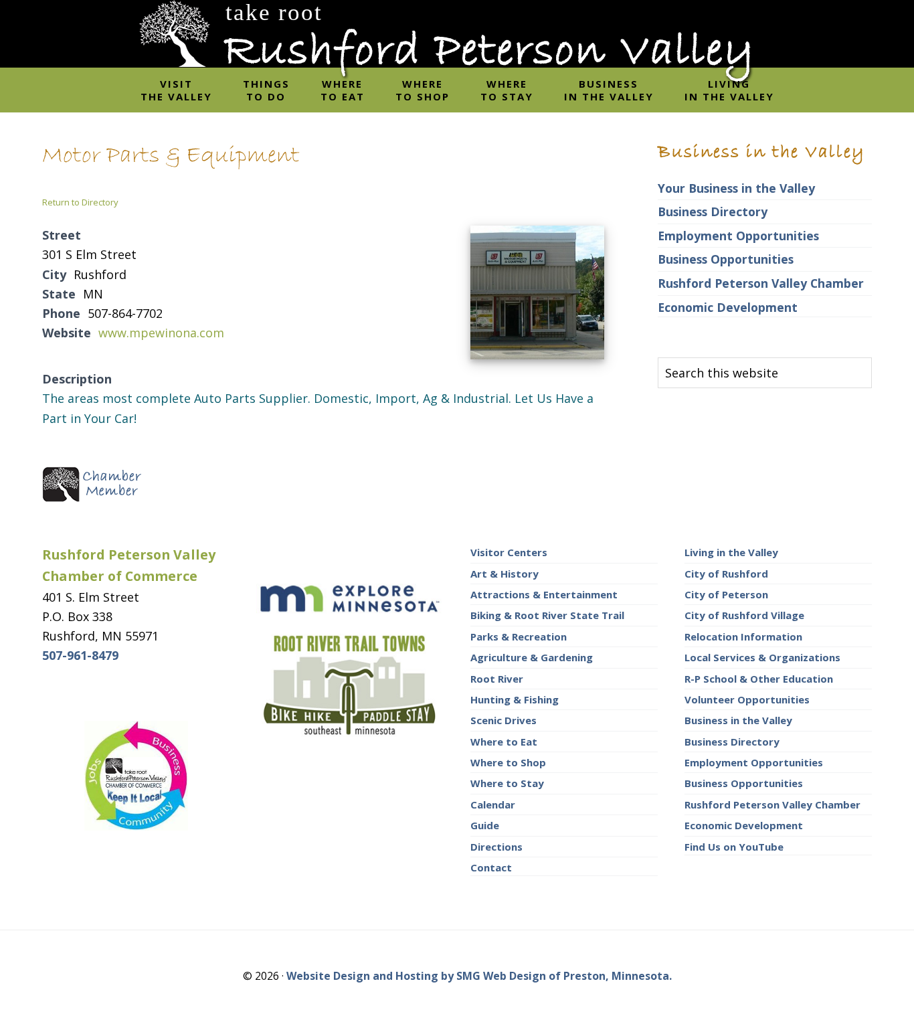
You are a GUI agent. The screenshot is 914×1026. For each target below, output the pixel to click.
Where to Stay (507, 783)
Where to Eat (503, 741)
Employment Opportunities (738, 236)
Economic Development (728, 307)
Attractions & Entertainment (544, 594)
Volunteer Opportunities (747, 699)
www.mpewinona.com (161, 333)
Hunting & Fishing (514, 699)
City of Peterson (726, 594)
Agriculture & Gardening (531, 657)
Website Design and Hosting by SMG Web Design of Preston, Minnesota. (479, 975)
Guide (484, 825)
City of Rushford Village (744, 615)
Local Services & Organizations (762, 657)
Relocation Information (743, 636)
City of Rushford (726, 573)
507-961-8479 (80, 655)
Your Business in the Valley (736, 188)
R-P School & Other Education (758, 678)
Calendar (492, 804)
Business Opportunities (726, 259)
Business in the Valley (738, 720)
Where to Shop (508, 762)
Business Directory (712, 211)
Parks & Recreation (518, 636)
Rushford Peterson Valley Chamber (761, 283)
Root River (496, 678)
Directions (496, 846)
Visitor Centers (508, 552)
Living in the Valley (731, 552)
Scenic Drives (503, 720)
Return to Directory (80, 202)
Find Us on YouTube (734, 846)
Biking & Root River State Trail (547, 615)
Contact (491, 867)
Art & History (504, 573)
